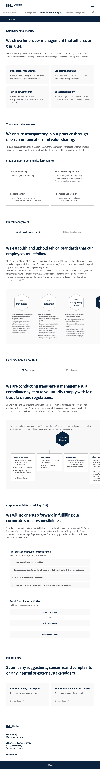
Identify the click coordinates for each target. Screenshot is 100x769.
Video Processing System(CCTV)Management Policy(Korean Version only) (19, 745)
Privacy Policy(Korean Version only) (14, 735)
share (93, 12)
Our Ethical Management (28, 232)
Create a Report (16, 701)
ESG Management (9, 12)
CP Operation (28, 370)
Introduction (10, 19)
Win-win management (75, 12)
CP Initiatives (72, 369)
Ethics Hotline (11, 754)
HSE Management (29, 12)
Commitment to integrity (51, 12)
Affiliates (50, 765)
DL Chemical (14, 5)
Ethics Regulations (72, 231)
